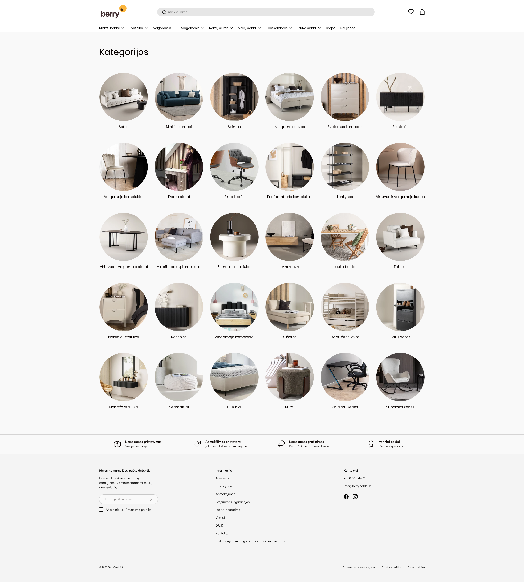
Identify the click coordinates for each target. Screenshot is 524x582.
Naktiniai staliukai (123, 337)
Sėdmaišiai (179, 407)
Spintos (234, 126)
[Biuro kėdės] (234, 167)
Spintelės (400, 126)
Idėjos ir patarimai (228, 510)
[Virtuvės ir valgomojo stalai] (123, 237)
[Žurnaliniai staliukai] (234, 237)
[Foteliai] (400, 237)
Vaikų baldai (247, 28)
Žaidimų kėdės (345, 407)
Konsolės (179, 337)
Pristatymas (224, 486)
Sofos (124, 126)
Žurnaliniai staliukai (234, 266)
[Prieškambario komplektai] (289, 167)
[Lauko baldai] (345, 237)
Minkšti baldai (109, 28)
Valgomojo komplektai (123, 196)
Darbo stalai (179, 196)
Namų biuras (218, 28)
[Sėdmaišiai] (179, 377)
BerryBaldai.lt (115, 567)
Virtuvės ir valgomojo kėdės (400, 196)
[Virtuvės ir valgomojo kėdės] (400, 167)
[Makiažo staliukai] (123, 377)
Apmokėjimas (225, 494)
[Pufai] (289, 377)
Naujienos (347, 28)
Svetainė (136, 28)
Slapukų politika (416, 567)
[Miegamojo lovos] (289, 97)
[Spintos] (234, 97)
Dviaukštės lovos (345, 337)
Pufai (289, 407)
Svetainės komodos (345, 126)
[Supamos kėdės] (400, 377)
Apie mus (222, 478)
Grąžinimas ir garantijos (233, 502)
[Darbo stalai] (179, 167)
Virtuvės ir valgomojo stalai (124, 266)
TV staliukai (290, 267)
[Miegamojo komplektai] (234, 307)
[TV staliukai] (289, 237)
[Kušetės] (289, 307)
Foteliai (400, 266)
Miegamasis (190, 28)
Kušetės (290, 337)
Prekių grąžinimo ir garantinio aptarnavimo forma (251, 541)
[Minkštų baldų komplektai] (179, 237)
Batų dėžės (400, 337)
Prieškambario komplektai (289, 196)
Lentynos (345, 196)
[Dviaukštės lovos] (345, 307)
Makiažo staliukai (124, 407)
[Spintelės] (400, 97)
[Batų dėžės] (400, 307)
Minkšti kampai (179, 126)
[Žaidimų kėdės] (345, 377)
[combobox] (265, 12)
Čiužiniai (234, 407)
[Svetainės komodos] (345, 97)
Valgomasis (162, 28)
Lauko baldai (307, 28)
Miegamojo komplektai (234, 337)
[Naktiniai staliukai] (123, 307)
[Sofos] (123, 97)
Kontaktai (222, 533)
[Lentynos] (345, 167)
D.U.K (219, 525)
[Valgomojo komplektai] (123, 167)
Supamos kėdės (400, 407)
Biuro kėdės (234, 196)
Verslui (220, 518)
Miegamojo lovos (290, 126)
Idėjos (330, 28)
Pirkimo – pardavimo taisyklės (359, 567)
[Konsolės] (179, 307)
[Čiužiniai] (234, 377)
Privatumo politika (138, 510)
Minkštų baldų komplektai (179, 266)
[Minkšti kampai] (179, 97)
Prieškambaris (277, 28)
